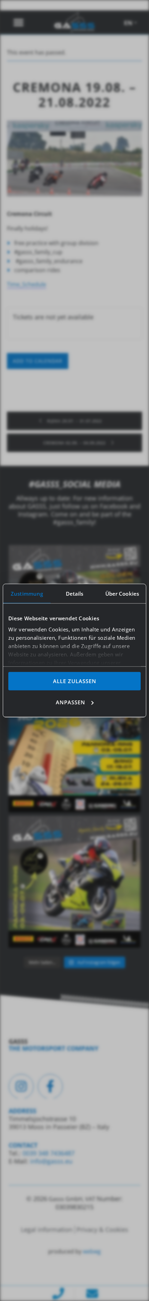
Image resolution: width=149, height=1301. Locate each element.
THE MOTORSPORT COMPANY (53, 1048)
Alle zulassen (74, 681)
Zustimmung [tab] (27, 593)
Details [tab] (75, 593)
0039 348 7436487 (47, 1153)
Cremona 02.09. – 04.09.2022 (75, 442)
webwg (92, 1251)
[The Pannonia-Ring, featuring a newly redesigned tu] (74, 882)
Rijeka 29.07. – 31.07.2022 (74, 420)
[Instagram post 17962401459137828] (74, 746)
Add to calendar (37, 361)
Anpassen (70, 701)
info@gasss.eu (51, 1161)
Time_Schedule (26, 284)
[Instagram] (21, 1086)
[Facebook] (50, 1086)
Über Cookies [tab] (122, 593)
